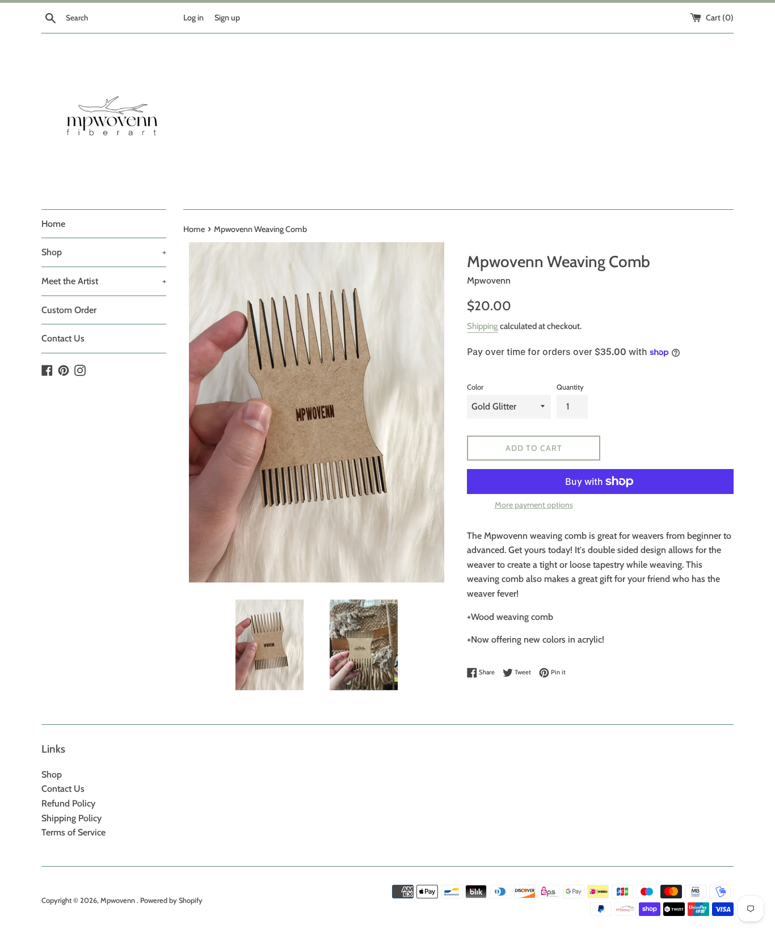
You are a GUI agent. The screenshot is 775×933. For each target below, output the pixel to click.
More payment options (534, 505)
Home (53, 223)
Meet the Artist (103, 281)
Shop (103, 252)
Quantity (570, 387)
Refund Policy (68, 803)
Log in (193, 17)
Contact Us (63, 338)
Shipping (482, 326)
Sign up (227, 17)
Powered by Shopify (171, 900)
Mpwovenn (118, 900)
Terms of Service (73, 832)
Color (475, 387)
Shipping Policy (71, 818)
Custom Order (68, 310)
